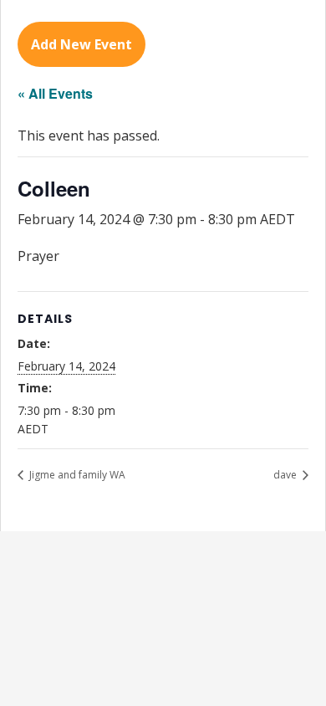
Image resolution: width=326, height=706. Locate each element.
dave (286, 475)
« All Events (55, 93)
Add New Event (81, 44)
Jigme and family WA (76, 475)
